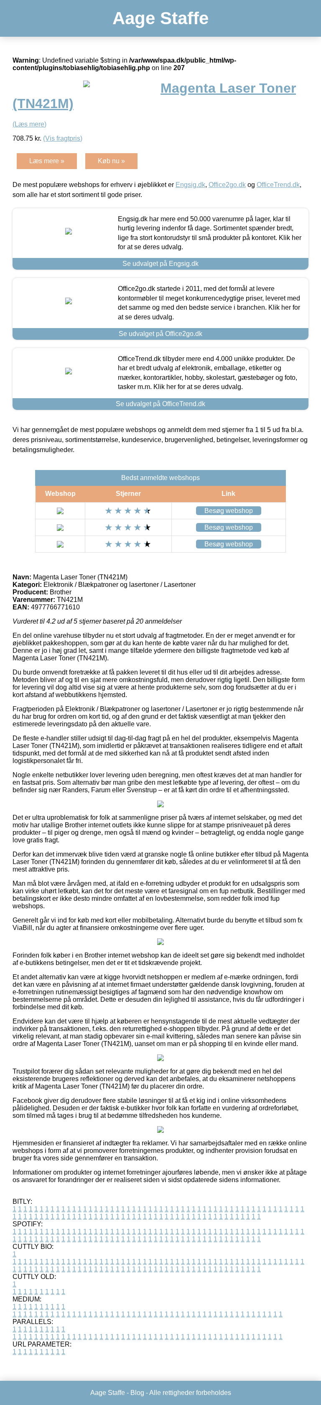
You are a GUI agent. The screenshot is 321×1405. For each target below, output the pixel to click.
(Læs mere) (29, 124)
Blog (137, 1392)
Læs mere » (46, 160)
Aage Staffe (160, 18)
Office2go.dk (227, 184)
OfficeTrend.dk (278, 184)
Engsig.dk (190, 184)
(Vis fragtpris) (62, 138)
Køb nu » (111, 160)
